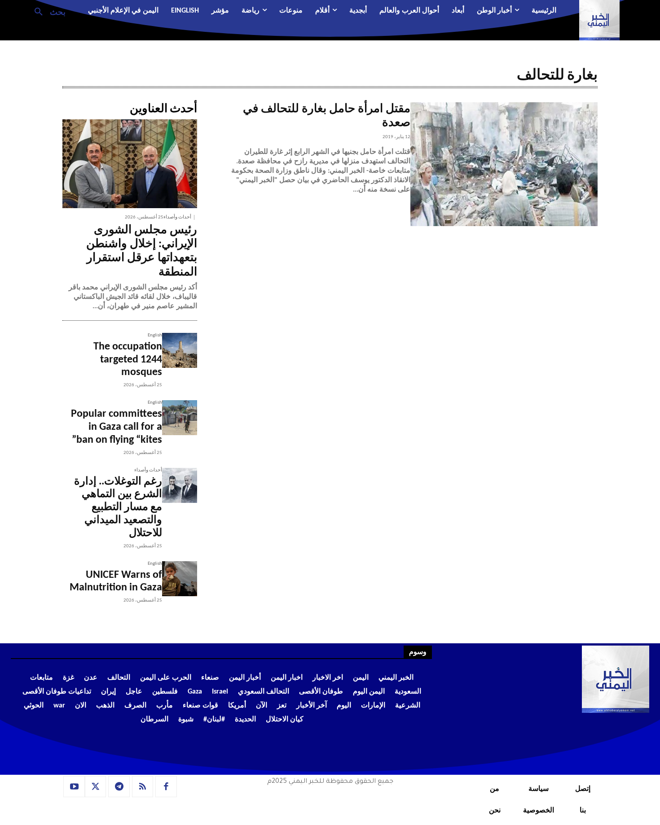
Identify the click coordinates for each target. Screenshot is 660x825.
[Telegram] (119, 787)
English (155, 335)
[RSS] (143, 787)
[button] (46, 11)
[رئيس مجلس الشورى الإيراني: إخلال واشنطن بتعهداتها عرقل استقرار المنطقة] (129, 163)
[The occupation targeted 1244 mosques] (179, 350)
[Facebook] (166, 787)
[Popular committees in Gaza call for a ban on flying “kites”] (179, 417)
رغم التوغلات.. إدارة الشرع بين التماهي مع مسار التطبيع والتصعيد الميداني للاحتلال (118, 507)
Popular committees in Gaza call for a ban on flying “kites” (116, 427)
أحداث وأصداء (177, 217)
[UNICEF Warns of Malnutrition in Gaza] (179, 578)
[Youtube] (74, 787)
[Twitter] (95, 787)
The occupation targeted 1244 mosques (127, 359)
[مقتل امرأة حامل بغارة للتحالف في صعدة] (504, 164)
